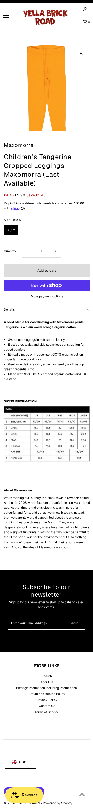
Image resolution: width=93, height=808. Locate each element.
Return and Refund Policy (46, 694)
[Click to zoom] (81, 53)
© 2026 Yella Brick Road (22, 803)
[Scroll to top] (82, 794)
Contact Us (47, 706)
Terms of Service (47, 712)
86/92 (11, 230)
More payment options (47, 296)
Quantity (10, 251)
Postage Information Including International (47, 688)
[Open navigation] (10, 17)
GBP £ (24, 762)
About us (47, 682)
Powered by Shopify (57, 803)
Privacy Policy (46, 700)
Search (47, 676)
